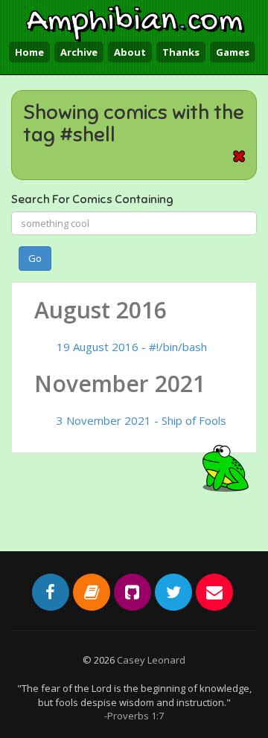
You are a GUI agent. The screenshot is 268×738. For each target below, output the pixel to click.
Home (29, 52)
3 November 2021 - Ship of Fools (141, 420)
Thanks (181, 52)
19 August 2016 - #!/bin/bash (132, 346)
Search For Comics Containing (92, 199)
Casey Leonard (151, 660)
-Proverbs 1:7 (134, 715)
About (130, 52)
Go (35, 258)
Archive (79, 52)
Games (232, 52)
